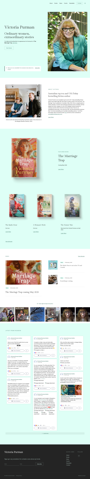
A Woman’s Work (39, 225)
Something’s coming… (66, 281)
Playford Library (42, 399)
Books (56, 3)
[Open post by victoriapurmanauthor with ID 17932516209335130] (22, 314)
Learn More (51, 117)
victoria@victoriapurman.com (55, 114)
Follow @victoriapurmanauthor (46, 303)
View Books (9, 48)
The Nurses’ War (67, 225)
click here (15, 43)
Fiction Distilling (41, 404)
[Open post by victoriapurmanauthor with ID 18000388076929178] (68, 314)
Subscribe (37, 68)
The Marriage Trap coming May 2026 (22, 292)
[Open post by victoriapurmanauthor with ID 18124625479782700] (7, 314)
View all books (8, 241)
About (51, 3)
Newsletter (71, 3)
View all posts (81, 256)
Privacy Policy (19, 475)
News (60, 3)
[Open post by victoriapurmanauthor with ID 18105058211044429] (37, 314)
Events (65, 3)
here (66, 112)
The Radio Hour (11, 225)
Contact (79, 3)
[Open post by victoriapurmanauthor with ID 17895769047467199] (52, 314)
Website (80, 475)
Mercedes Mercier (48, 408)
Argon (84, 475)
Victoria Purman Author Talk (68, 396)
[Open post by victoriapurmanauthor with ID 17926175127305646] (83, 314)
